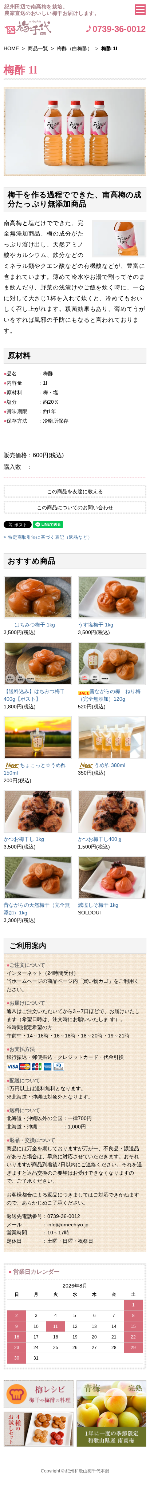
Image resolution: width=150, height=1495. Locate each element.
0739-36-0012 (119, 29)
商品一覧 (38, 48)
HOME (11, 48)
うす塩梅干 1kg (95, 625)
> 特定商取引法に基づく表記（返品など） (48, 537)
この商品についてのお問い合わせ (75, 507)
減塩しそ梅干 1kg (98, 905)
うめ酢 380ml (109, 765)
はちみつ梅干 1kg (35, 625)
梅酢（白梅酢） (74, 48)
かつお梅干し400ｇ (100, 839)
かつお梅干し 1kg (24, 839)
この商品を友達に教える (75, 491)
